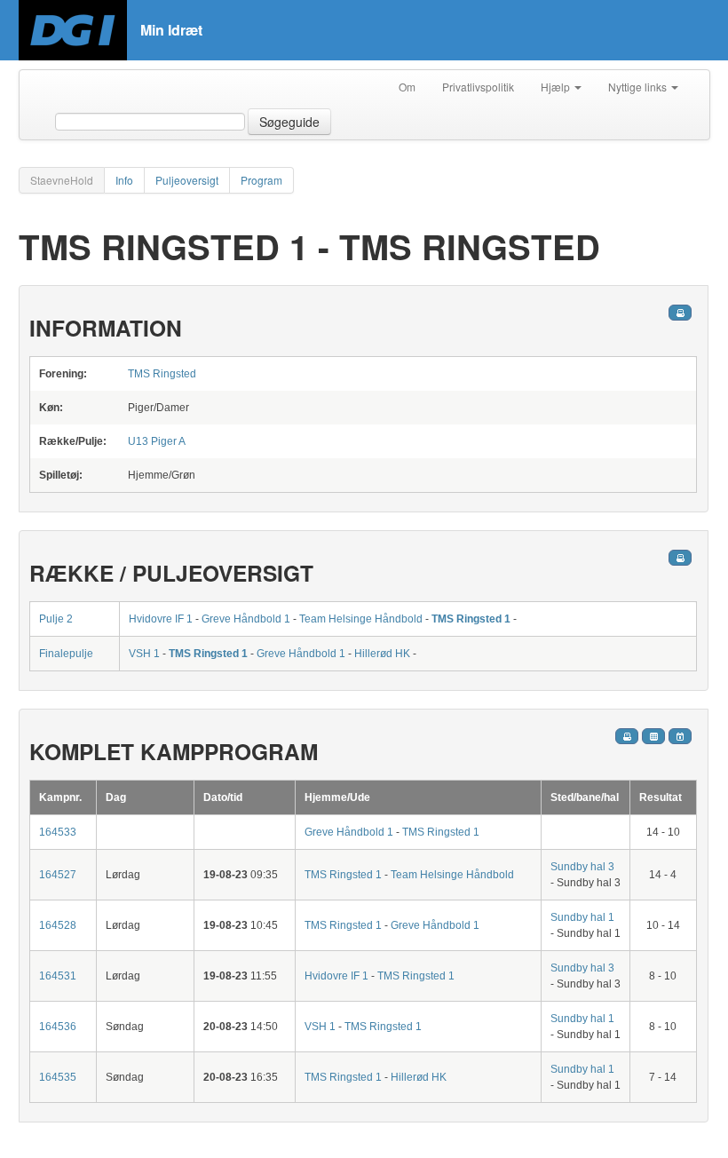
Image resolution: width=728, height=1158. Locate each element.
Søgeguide (289, 122)
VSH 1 (144, 653)
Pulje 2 (56, 619)
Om (407, 86)
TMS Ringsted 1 (470, 619)
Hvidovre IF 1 (161, 619)
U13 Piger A (157, 441)
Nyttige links (638, 86)
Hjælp (557, 86)
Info (124, 179)
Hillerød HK (382, 653)
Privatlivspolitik (478, 86)
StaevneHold (61, 179)
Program (261, 179)
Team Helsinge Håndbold (361, 619)
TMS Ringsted (162, 374)
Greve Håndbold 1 (246, 619)
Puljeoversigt (186, 179)
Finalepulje (66, 653)
